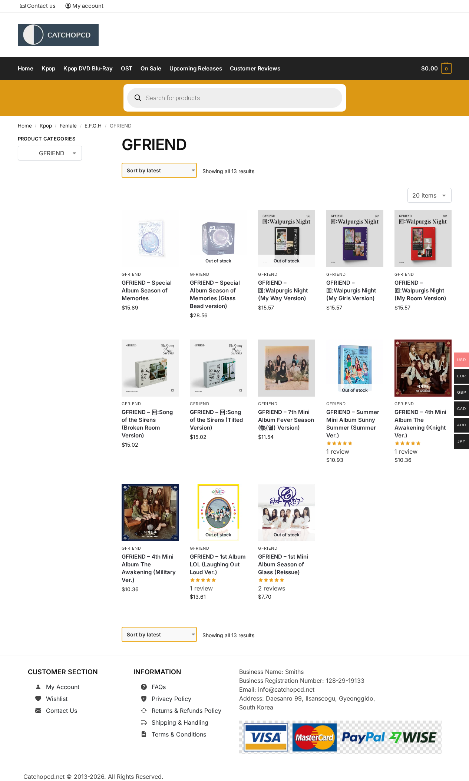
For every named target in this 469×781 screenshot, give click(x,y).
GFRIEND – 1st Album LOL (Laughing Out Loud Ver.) (218, 564)
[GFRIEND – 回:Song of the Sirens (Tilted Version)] (218, 368)
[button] (436, 68)
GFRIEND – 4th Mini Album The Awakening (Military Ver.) (149, 568)
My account (87, 5)
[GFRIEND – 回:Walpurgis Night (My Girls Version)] (354, 238)
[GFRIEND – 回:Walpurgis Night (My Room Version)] (423, 238)
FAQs (159, 687)
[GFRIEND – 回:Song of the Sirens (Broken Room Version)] (150, 368)
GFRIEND (131, 274)
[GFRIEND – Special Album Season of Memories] (150, 238)
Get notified (218, 332)
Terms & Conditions (179, 734)
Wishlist (56, 698)
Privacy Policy (171, 698)
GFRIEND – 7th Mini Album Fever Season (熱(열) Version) (286, 420)
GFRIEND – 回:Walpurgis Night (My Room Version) (420, 290)
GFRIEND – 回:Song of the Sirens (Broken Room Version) (147, 424)
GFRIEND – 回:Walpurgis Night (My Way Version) (283, 290)
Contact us (41, 5)
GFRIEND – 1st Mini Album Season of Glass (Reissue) (283, 564)
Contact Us (61, 710)
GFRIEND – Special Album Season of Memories (147, 290)
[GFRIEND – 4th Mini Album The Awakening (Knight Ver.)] (423, 368)
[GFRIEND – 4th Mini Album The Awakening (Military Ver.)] (150, 512)
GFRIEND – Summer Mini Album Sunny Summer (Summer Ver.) (352, 424)
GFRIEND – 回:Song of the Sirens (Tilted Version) (216, 420)
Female (68, 126)
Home (25, 126)
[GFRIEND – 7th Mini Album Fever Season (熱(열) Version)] (286, 368)
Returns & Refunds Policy (186, 710)
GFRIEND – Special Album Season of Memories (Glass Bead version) (215, 294)
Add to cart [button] (150, 324)
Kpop (46, 126)
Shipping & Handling (180, 722)
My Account (62, 687)
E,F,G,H (93, 126)
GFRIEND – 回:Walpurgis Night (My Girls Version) (351, 290)
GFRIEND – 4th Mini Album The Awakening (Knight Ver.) (420, 424)
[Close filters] (93, 140)
